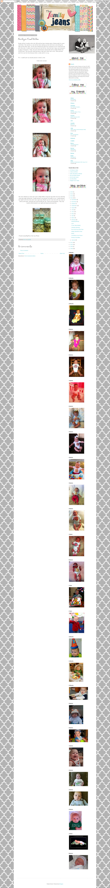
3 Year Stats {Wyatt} (75, 225)
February (74, 219)
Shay (72, 160)
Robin (72, 155)
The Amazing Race (74, 144)
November (74, 201)
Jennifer (73, 123)
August (73, 207)
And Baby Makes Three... (76, 111)
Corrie (72, 110)
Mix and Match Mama (75, 175)
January (74, 240)
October (73, 203)
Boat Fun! (73, 124)
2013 (71, 195)
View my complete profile (74, 79)
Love (72, 223)
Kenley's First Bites (75, 237)
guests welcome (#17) (75, 117)
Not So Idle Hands (74, 177)
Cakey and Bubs (74, 171)
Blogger (61, 884)
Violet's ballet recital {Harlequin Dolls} (78, 129)
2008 (71, 248)
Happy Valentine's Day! (76, 231)
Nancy (72, 143)
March (73, 217)
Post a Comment (24, 250)
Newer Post (21, 253)
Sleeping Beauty (75, 221)
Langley (72, 140)
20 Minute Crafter (74, 170)
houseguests (73, 157)
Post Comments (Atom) (30, 256)
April (73, 215)
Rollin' (72, 233)
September (74, 205)
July (73, 209)
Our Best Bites (73, 179)
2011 (71, 242)
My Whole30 (73, 99)
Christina (73, 105)
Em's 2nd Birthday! (74, 134)
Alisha (72, 98)
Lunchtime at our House (76, 235)
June (73, 211)
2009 (71, 246)
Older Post (62, 253)
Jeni (72, 120)
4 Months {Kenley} (75, 227)
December (74, 199)
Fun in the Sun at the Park (77, 229)
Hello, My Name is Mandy (76, 173)
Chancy (72, 103)
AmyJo (72, 64)
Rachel (72, 148)
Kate (72, 133)
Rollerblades (73, 149)
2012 (71, 198)
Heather (73, 115)
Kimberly (73, 138)
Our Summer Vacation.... (76, 106)
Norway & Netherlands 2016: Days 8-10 (79, 162)
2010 (71, 244)
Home (42, 253)
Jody (72, 128)
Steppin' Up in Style (74, 180)
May (73, 213)
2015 (71, 192)
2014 (71, 194)
